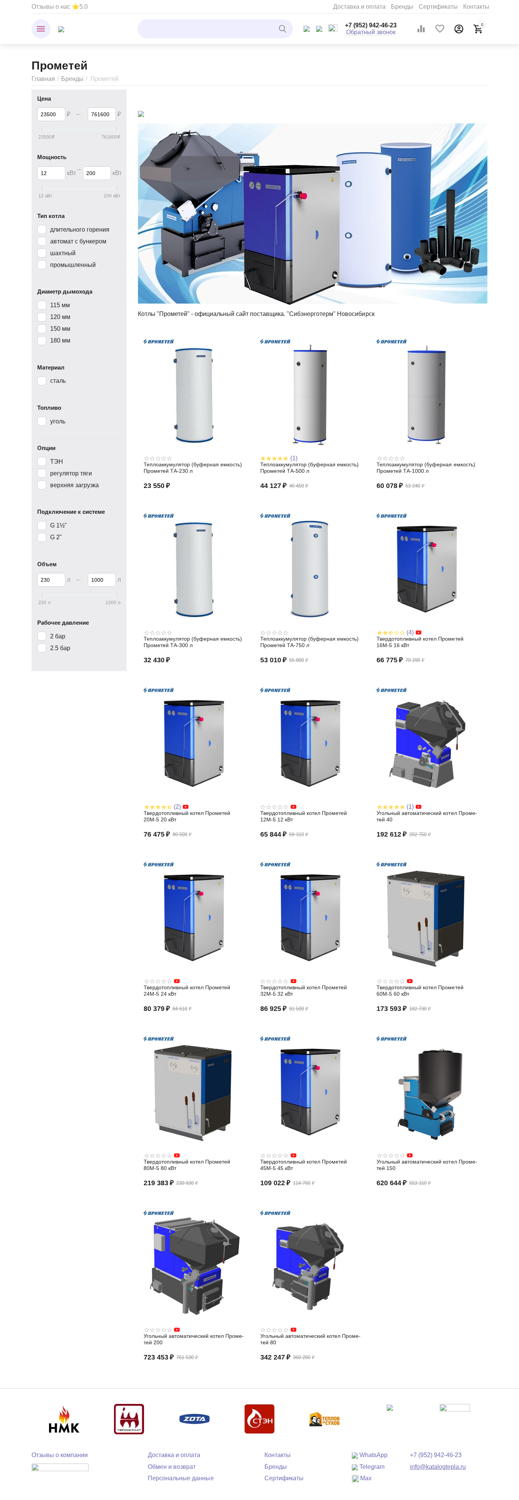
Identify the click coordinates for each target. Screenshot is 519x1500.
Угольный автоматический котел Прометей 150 (427, 1165)
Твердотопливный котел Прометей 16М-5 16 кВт (420, 642)
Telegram (371, 1467)
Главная (43, 79)
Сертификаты (438, 6)
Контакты (476, 6)
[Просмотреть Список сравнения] (421, 28)
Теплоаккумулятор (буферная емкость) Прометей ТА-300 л (193, 642)
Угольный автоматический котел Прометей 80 (310, 1339)
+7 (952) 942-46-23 (371, 25)
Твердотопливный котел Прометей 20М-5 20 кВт (187, 816)
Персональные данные (181, 1478)
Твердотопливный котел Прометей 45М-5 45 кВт (303, 1165)
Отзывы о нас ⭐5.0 (60, 6)
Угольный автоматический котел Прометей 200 (194, 1339)
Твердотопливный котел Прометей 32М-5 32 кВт (303, 990)
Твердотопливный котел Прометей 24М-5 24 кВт (187, 990)
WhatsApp (373, 1455)
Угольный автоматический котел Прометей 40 (427, 816)
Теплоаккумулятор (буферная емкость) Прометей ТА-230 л (193, 467)
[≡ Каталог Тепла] (61, 28)
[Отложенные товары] (440, 28)
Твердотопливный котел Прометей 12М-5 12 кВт (303, 816)
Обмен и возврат (172, 1467)
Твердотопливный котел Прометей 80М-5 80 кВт (187, 1165)
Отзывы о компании (60, 1455)
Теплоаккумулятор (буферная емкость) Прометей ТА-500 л (309, 467)
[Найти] (283, 28)
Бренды (402, 6)
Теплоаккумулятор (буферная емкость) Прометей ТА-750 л (309, 642)
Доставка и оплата (359, 6)
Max (365, 1478)
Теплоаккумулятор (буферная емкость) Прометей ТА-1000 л (426, 467)
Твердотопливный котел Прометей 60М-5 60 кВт (420, 990)
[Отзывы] (60, 1472)
